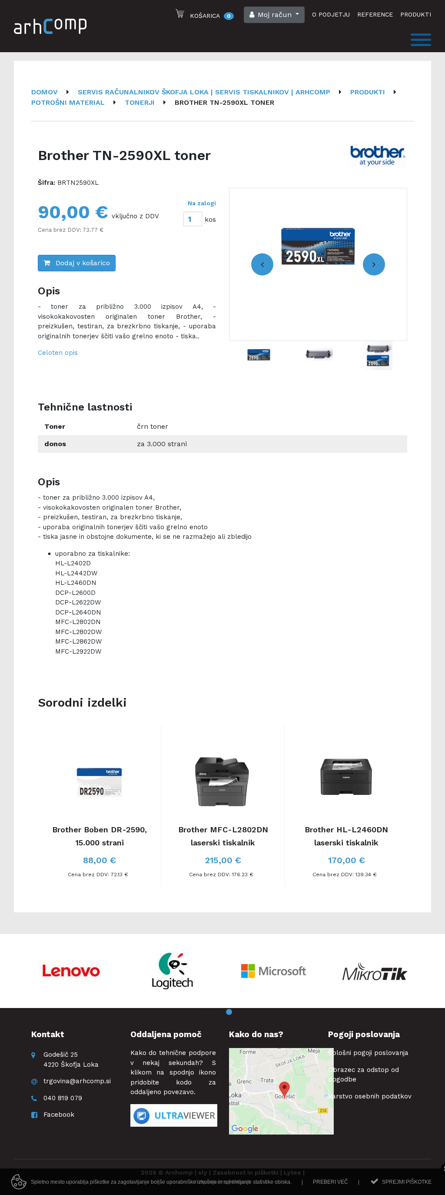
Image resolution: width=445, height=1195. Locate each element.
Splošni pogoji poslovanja (368, 1053)
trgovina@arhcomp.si (77, 1081)
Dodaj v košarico (81, 263)
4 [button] (242, 1012)
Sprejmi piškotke (407, 1182)
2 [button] (216, 1012)
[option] (318, 264)
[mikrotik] (375, 971)
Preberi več (330, 1182)
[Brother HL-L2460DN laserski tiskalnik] (346, 804)
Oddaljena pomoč (166, 1034)
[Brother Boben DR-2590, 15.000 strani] (99, 804)
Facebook (58, 1114)
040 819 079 (62, 1098)
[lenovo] (71, 971)
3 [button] (229, 1012)
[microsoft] (273, 971)
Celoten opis (58, 353)
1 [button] (203, 1012)
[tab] (198, 217)
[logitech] (172, 971)
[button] (274, 15)
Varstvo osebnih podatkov (370, 1096)
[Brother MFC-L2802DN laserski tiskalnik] (223, 804)
